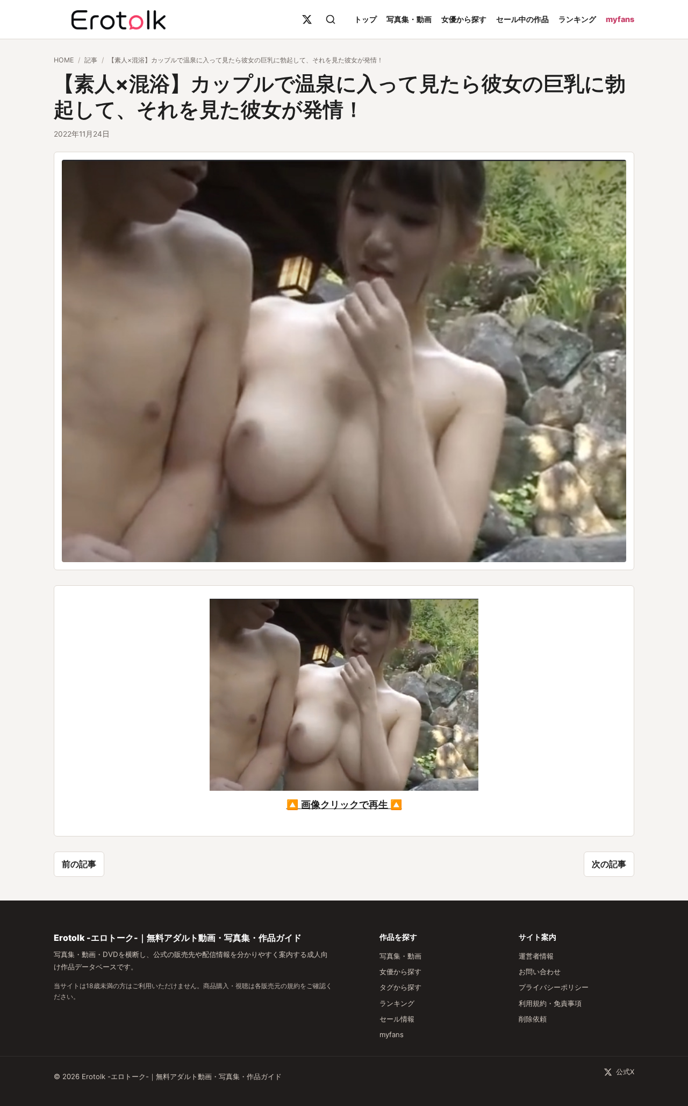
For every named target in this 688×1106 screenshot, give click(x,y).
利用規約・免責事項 (550, 1003)
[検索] (330, 19)
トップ (365, 19)
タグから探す (400, 987)
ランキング (577, 19)
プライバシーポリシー (554, 987)
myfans (620, 19)
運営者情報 (536, 956)
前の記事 (79, 864)
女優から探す (463, 19)
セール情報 (396, 1019)
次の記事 (609, 864)
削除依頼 (533, 1019)
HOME (64, 60)
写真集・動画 (409, 19)
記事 (90, 60)
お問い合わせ (540, 971)
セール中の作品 (522, 19)
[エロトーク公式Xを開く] (307, 19)
